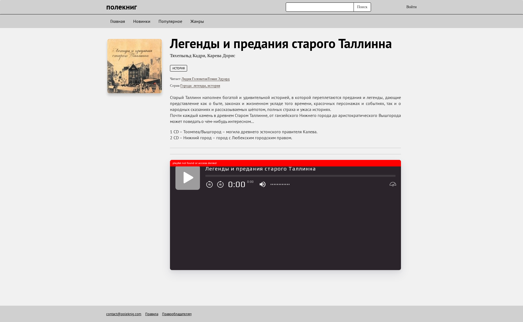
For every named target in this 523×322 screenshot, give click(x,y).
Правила (151, 314)
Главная (117, 21)
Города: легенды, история (200, 85)
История (178, 68)
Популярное (170, 21)
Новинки (141, 21)
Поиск (362, 7)
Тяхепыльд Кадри (187, 55)
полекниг (121, 7)
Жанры (197, 21)
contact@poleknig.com (123, 314)
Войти (411, 7)
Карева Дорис (221, 55)
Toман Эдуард (219, 79)
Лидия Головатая (194, 79)
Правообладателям (176, 314)
